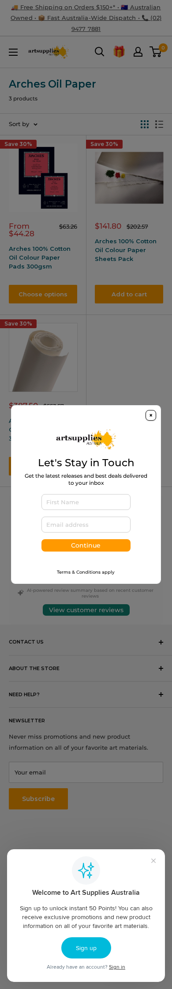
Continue (86, 545)
